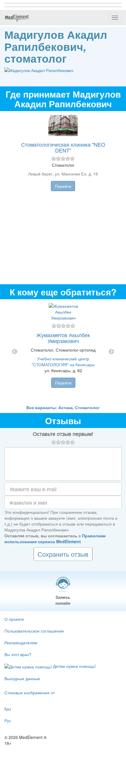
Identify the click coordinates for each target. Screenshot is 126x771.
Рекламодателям (20, 642)
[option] (63, 352)
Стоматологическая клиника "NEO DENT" (63, 147)
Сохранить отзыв (63, 553)
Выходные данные (22, 678)
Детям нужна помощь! (74, 666)
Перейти (63, 186)
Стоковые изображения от (29, 692)
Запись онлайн (62, 600)
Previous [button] (15, 352)
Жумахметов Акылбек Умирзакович (63, 337)
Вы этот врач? (17, 654)
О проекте (14, 619)
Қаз (7, 709)
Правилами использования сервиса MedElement (55, 538)
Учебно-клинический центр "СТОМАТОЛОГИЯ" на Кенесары (63, 361)
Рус (7, 720)
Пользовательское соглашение (34, 631)
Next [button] (111, 352)
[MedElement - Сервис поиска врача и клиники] (16, 17)
